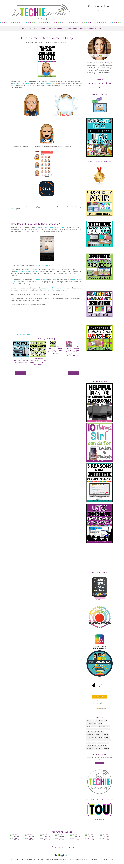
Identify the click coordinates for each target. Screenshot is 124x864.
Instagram (44, 280)
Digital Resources (88, 28)
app (88, 720)
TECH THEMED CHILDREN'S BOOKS (96, 745)
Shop (43, 28)
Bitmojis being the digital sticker (51, 227)
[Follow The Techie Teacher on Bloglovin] (100, 599)
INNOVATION (105, 729)
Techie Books (71, 28)
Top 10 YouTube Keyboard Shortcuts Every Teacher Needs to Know (55, 350)
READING (100, 737)
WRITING (106, 748)
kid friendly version (48, 83)
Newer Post (21, 373)
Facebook (36, 280)
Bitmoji (21, 81)
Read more (62, 861)
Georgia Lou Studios (64, 858)
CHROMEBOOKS (91, 723)
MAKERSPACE (90, 734)
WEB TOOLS (99, 748)
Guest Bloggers (55, 28)
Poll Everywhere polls (42, 265)
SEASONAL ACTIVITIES (93, 740)
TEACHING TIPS (62, 42)
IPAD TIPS (100, 731)
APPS (49, 42)
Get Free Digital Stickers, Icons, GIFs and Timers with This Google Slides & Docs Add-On (72, 351)
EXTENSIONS (90, 729)
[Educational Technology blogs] (99, 185)
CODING (100, 723)
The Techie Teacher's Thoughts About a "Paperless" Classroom (38, 361)
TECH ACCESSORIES (102, 742)
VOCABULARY (90, 748)
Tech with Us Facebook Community (49, 288)
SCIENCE (106, 737)
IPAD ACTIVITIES (91, 731)
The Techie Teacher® (44, 858)
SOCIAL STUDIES (105, 740)
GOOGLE (54, 42)
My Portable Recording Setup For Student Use (21, 360)
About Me (34, 28)
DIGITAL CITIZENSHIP (104, 726)
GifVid (13, 209)
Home (24, 28)
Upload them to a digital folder (26, 271)
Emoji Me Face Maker (21, 83)
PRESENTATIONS (91, 737)
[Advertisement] (47, 317)
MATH (97, 734)
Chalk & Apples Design (88, 858)
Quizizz (51, 290)
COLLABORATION (91, 726)
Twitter (54, 280)
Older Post (73, 373)
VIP (100, 28)
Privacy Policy (99, 819)
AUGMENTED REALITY (101, 720)
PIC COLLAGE (104, 734)
